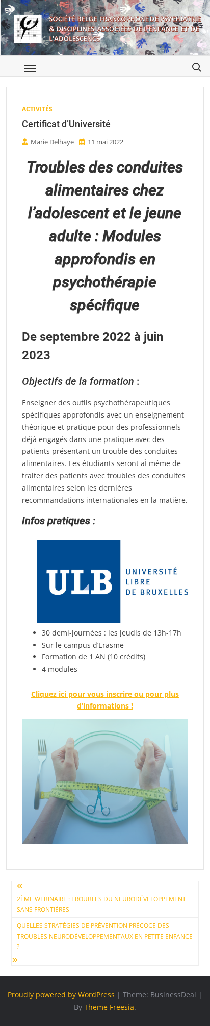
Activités (37, 109)
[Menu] (29, 69)
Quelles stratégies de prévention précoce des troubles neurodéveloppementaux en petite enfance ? (105, 936)
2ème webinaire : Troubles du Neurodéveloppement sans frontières (101, 904)
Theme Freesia (109, 1007)
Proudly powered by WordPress (61, 994)
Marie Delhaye (52, 141)
